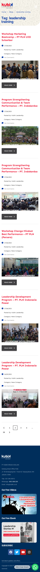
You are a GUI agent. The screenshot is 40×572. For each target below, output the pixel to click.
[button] (35, 567)
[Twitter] (17, 552)
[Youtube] (23, 552)
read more (8, 85)
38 (4, 432)
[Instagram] (29, 552)
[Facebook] (11, 552)
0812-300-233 (13, 481)
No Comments (9, 57)
